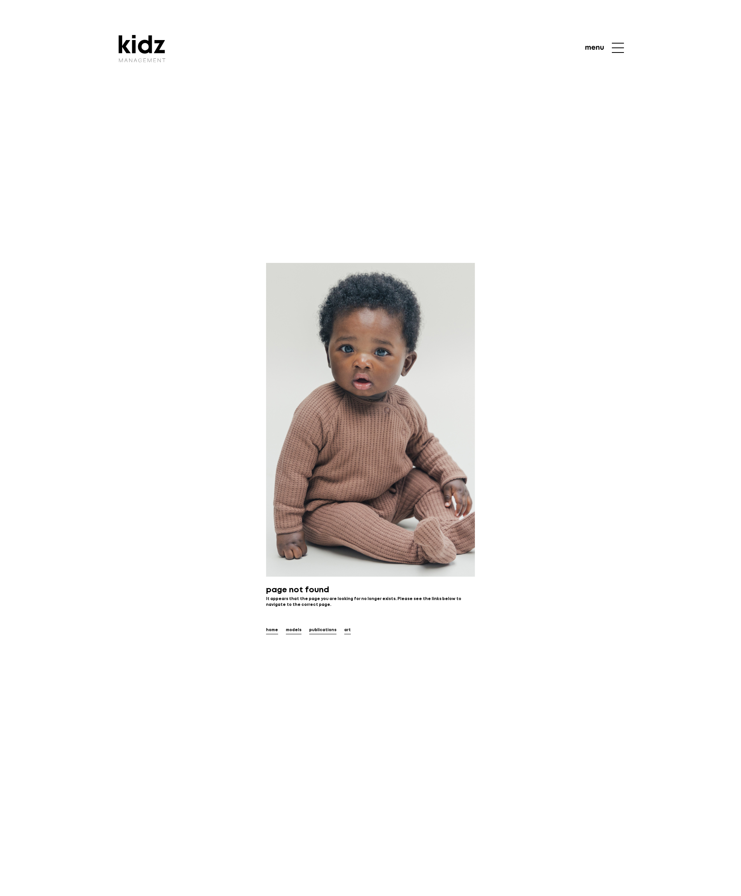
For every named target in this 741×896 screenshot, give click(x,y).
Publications (322, 630)
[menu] (604, 48)
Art (347, 630)
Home (272, 630)
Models (293, 630)
